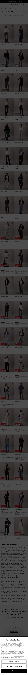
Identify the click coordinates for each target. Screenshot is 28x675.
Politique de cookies (19, 656)
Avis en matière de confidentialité (12, 657)
